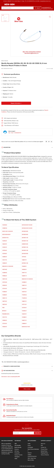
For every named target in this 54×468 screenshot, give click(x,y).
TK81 (3, 307)
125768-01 (4, 253)
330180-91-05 (5, 237)
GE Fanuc (17, 451)
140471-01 (24, 272)
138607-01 (24, 260)
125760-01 (4, 250)
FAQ (42, 445)
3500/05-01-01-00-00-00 (7, 266)
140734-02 (4, 269)
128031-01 (24, 285)
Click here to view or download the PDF (10, 376)
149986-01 (4, 275)
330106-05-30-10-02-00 (27, 228)
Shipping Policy (44, 453)
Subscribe (37, 433)
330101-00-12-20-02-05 (7, 231)
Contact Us (43, 447)
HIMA (16, 458)
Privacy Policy (44, 449)
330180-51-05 (25, 237)
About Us (43, 443)
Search (38, 8)
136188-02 (4, 225)
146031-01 (24, 320)
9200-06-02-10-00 (26, 326)
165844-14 (24, 275)
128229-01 (4, 244)
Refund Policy (44, 451)
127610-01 (4, 288)
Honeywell (17, 453)
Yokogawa (17, 456)
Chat (9, 132)
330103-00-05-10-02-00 (27, 225)
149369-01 (24, 269)
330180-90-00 (25, 234)
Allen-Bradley (18, 445)
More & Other (31, 460)
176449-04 (24, 298)
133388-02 (4, 272)
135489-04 (4, 228)
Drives (29, 445)
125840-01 (4, 263)
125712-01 (24, 304)
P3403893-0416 (5, 314)
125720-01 (24, 307)
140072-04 (4, 279)
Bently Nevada (4, 60)
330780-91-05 (25, 247)
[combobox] (21, 7)
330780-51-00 (25, 263)
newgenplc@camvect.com (47, 8)
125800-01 (4, 256)
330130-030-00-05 (6, 234)
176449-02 (24, 295)
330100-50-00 (25, 253)
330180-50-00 (25, 231)
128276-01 (24, 291)
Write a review (27, 389)
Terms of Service (45, 454)
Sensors (30, 452)
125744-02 (4, 282)
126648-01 (24, 266)
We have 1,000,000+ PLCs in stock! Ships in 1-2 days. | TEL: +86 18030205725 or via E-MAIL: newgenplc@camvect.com (27, 1)
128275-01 (24, 288)
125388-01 (24, 282)
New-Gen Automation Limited (29, 466)
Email (12, 132)
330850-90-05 (25, 244)
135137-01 (4, 260)
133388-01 (4, 291)
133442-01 (4, 247)
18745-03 (24, 256)
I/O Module (30, 447)
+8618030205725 (17, 132)
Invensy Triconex (18, 454)
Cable (29, 443)
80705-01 (4, 310)
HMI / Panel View (32, 458)
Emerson (17, 449)
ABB (16, 443)
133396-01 (4, 240)
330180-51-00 (25, 250)
